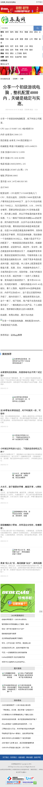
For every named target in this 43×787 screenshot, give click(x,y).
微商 (7, 57)
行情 (26, 50)
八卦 (26, 46)
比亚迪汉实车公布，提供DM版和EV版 (15, 648)
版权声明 (37, 757)
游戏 (7, 50)
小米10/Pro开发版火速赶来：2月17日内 (15, 747)
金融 (12, 39)
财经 (7, 32)
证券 (16, 39)
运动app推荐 (16, 335)
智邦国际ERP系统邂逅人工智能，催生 (15, 624)
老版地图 (21, 757)
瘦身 (25, 57)
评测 (21, 50)
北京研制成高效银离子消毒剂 (12, 638)
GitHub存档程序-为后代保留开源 (13, 657)
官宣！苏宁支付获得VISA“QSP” (13, 629)
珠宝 (12, 57)
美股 (26, 39)
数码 (25, 53)
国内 (12, 32)
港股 (21, 39)
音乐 (16, 46)
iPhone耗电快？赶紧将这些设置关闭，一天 (17, 724)
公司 (31, 39)
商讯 (7, 53)
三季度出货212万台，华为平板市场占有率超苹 (18, 729)
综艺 (12, 46)
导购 (16, 50)
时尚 (7, 46)
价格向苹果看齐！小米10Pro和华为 (14, 619)
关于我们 (39, 2)
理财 (36, 39)
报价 (31, 50)
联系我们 (13, 757)
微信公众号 (4, 64)
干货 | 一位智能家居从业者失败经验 (14, 652)
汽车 (7, 39)
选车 (12, 50)
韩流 (31, 46)
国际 (16, 32)
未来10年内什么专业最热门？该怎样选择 (16, 738)
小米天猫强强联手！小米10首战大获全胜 (16, 705)
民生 (21, 32)
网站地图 (29, 757)
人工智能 (18, 53)
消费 (21, 79)
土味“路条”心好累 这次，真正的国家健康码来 (18, 743)
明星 (21, 46)
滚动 (36, 32)
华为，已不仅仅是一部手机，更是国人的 (16, 643)
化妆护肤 (18, 57)
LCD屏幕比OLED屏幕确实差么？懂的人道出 (17, 714)
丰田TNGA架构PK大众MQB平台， (14, 662)
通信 (12, 53)
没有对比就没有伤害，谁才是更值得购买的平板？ (19, 719)
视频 (26, 32)
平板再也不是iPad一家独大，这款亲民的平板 (17, 733)
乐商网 (15, 79)
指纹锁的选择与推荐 (9, 634)
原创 (31, 32)
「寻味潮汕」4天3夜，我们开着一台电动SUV (18, 710)
